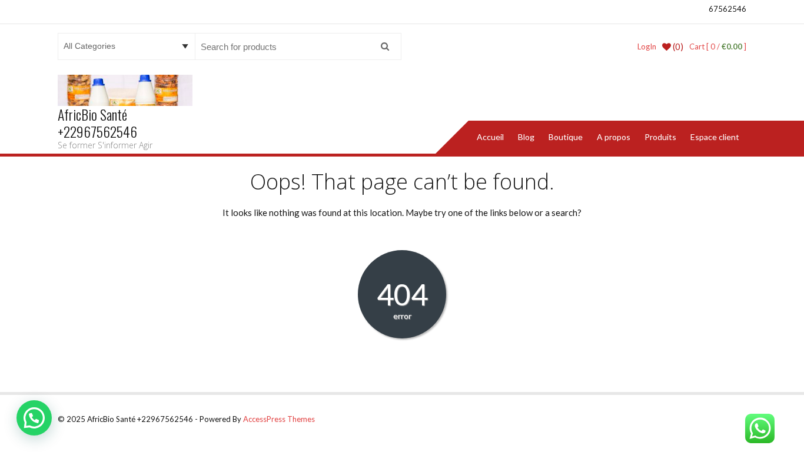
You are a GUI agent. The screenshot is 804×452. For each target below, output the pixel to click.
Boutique (566, 137)
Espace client (714, 137)
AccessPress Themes (279, 419)
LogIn (646, 46)
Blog (526, 137)
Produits (660, 137)
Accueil (490, 137)
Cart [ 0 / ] (717, 46)
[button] (34, 418)
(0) (677, 46)
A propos (613, 137)
